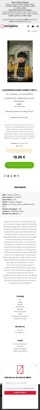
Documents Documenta (20, 316)
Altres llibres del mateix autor (19, 117)
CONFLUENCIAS (19, 101)
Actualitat (20, 309)
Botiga (20, 302)
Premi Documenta (20, 312)
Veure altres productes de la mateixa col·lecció (19, 111)
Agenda (20, 304)
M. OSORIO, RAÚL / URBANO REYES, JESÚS (19, 98)
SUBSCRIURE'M (20, 393)
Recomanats (20, 307)
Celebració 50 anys (20, 319)
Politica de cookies (20, 349)
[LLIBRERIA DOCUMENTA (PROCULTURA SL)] (9, 26)
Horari (20, 314)
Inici (20, 300)
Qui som (20, 330)
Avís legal (20, 346)
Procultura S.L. (20, 332)
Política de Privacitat (20, 351)
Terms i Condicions (20, 344)
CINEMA (19, 104)
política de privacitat (28, 388)
